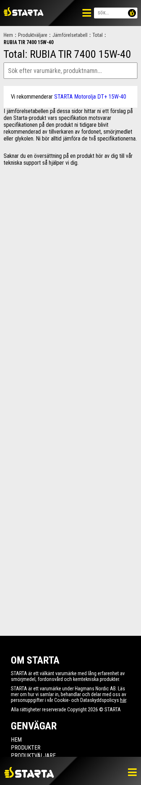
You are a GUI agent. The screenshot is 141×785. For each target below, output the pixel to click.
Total (98, 35)
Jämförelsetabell (69, 35)
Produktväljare (32, 35)
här (123, 700)
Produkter (25, 747)
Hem (8, 35)
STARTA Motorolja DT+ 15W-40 (90, 96)
